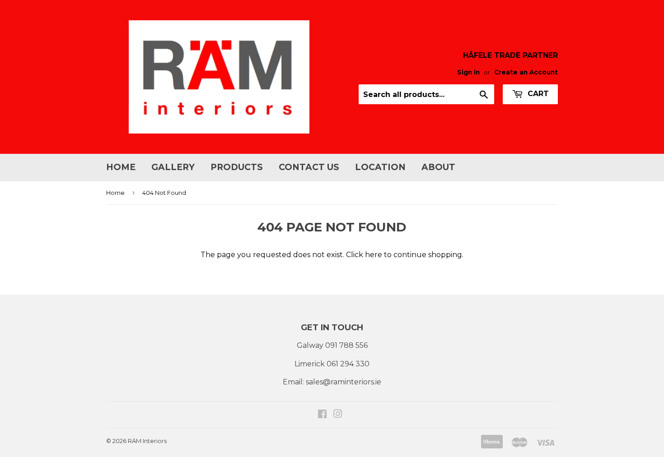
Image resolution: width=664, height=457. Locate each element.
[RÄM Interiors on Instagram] (337, 415)
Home (121, 167)
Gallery (173, 167)
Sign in (468, 72)
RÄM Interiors (147, 440)
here (373, 254)
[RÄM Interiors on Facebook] (322, 415)
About (438, 167)
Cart (537, 93)
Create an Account (526, 72)
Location (380, 167)
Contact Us (309, 167)
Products (236, 167)
